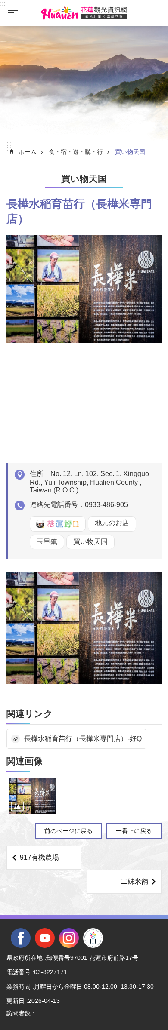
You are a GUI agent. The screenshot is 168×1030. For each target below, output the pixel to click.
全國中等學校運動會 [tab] (93, 938)
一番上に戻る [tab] (134, 830)
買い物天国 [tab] (130, 151)
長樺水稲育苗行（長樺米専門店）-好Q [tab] (83, 738)
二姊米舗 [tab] (134, 881)
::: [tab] (2, 3)
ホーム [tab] (28, 151)
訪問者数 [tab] (18, 1013)
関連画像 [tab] (24, 761)
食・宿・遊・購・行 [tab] (76, 151)
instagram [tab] (69, 938)
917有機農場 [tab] (39, 857)
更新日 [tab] (15, 1000)
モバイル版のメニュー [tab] (12, 13)
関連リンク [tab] (29, 714)
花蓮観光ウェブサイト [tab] (84, 13)
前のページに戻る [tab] (68, 830)
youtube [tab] (45, 938)
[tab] (32, 796)
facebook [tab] (21, 938)
